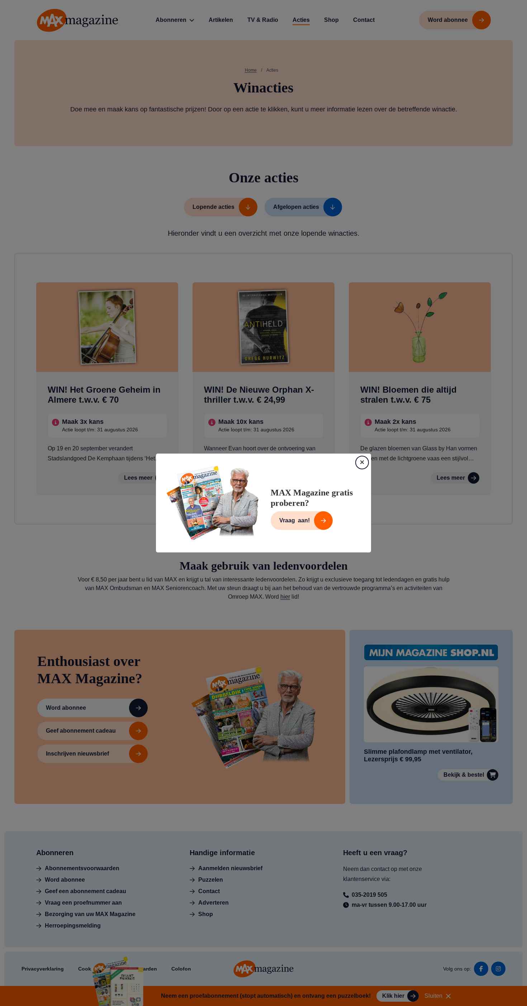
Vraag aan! (294, 520)
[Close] (362, 462)
